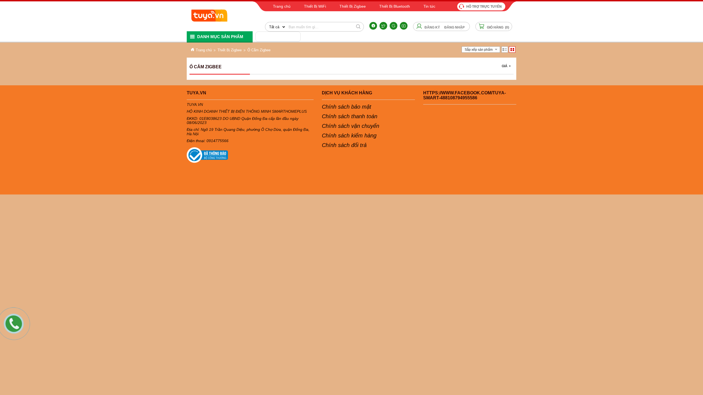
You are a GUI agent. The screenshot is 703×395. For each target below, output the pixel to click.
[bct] (250, 155)
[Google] (393, 26)
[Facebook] (373, 26)
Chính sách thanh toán (349, 116)
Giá (506, 66)
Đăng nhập (454, 27)
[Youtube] (404, 26)
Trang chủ (204, 50)
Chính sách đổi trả (344, 145)
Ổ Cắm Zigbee (258, 50)
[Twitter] (383, 26)
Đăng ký (432, 27)
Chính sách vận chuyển (350, 126)
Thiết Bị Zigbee (229, 50)
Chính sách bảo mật (346, 107)
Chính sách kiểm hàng (349, 135)
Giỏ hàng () (497, 27)
